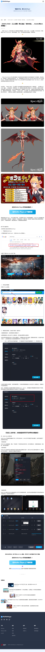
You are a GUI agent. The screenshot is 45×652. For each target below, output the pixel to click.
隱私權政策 (36, 628)
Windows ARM (3, 630)
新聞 (5, 19)
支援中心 (24, 630)
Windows (2, 628)
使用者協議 (36, 630)
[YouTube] (7, 619)
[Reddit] (9, 619)
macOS (2, 633)
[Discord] (4, 619)
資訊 (2, 19)
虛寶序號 (13, 635)
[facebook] (1, 619)
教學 (13, 630)
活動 (13, 633)
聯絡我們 (24, 628)
